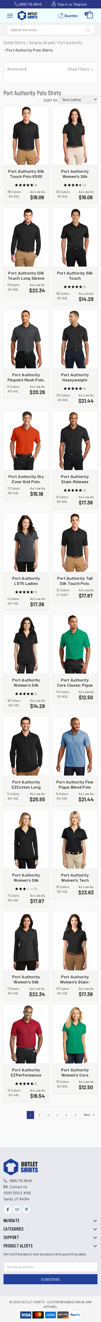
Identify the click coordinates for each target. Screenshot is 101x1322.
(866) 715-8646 (30, 4)
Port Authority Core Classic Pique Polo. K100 (75, 682)
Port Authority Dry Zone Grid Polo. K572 (26, 479)
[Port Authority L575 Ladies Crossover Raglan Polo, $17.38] (26, 542)
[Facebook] (8, 1209)
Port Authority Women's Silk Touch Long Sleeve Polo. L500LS (26, 979)
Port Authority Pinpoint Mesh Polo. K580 (26, 377)
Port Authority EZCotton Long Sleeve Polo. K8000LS (26, 784)
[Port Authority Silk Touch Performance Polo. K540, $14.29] (75, 237)
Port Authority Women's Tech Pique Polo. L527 (75, 877)
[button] (50, 69)
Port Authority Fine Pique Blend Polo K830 (74, 784)
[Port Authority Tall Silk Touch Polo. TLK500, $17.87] (75, 542)
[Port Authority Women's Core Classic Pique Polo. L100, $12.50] (75, 1034)
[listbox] (78, 99)
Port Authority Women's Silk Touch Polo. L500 (74, 174)
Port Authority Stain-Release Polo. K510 (75, 479)
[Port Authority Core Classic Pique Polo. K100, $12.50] (75, 644)
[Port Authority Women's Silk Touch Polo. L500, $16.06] (75, 135)
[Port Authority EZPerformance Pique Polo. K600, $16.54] (26, 1034)
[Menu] (10, 15)
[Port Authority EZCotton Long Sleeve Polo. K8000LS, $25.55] (26, 745)
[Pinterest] (26, 1209)
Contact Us (18, 1186)
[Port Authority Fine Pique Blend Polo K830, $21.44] (75, 745)
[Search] (88, 30)
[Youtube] (17, 1209)
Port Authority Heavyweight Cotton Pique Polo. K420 (75, 377)
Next (87, 1114)
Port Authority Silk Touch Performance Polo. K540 (75, 275)
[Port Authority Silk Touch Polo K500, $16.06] (26, 135)
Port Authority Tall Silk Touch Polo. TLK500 (75, 581)
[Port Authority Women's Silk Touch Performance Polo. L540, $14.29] (26, 644)
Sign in (63, 4)
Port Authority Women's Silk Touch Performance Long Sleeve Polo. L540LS (26, 877)
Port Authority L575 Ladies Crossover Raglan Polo (26, 581)
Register (80, 4)
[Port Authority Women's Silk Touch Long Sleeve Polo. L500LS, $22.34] (26, 940)
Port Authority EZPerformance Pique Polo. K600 (26, 1072)
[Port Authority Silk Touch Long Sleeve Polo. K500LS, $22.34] (26, 237)
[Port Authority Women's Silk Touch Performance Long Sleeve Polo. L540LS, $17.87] (26, 839)
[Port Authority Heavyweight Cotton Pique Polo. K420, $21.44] (75, 338)
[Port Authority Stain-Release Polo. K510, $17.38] (75, 440)
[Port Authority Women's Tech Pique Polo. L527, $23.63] (75, 839)
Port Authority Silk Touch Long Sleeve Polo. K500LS (26, 275)
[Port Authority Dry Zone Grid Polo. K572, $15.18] (26, 440)
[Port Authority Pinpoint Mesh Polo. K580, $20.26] (26, 338)
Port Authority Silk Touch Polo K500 (26, 174)
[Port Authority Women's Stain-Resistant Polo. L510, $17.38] (75, 940)
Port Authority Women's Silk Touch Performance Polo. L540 (26, 682)
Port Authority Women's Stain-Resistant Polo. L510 (75, 979)
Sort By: (51, 100)
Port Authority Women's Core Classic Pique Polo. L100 (75, 1072)
